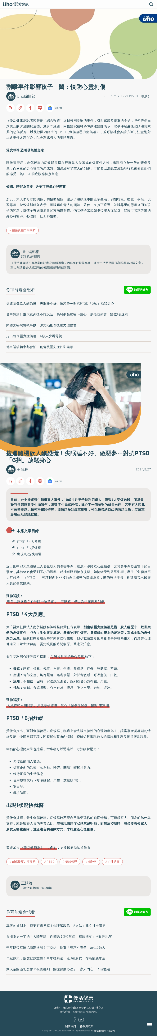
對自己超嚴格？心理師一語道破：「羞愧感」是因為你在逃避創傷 (55, 601)
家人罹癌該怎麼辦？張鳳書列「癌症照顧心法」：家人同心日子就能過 (58, 969)
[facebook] (74, 1021)
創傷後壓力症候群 (24, 230)
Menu (153, 1024)
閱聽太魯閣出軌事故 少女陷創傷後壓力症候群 (41, 325)
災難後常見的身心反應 (67, 656)
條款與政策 (86, 1026)
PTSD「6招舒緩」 (30, 547)
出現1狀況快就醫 (30, 554)
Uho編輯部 (26, 96)
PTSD (50, 861)
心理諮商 (114, 861)
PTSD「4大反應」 (30, 541)
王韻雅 (22, 469)
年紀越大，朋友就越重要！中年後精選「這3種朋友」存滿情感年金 (55, 958)
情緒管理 (71, 861)
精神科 (92, 861)
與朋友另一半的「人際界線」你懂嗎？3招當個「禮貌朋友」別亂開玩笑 (59, 936)
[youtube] (81, 1021)
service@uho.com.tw (85, 1012)
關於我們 (70, 1026)
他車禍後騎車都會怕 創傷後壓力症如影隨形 (39, 346)
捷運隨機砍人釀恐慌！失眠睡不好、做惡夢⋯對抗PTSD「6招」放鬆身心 (60, 303)
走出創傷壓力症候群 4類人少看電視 (34, 336)
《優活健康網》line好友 (38, 847)
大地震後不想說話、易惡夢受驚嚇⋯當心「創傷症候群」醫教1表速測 (58, 705)
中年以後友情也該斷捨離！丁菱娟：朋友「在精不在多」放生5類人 (55, 947)
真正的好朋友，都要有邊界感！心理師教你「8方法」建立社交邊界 (56, 925)
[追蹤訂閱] (50, 108)
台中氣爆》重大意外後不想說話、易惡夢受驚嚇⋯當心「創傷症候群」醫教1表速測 (67, 314)
